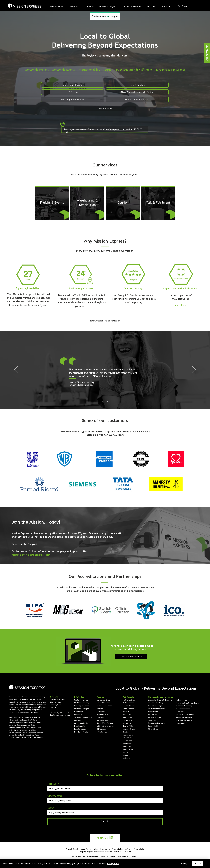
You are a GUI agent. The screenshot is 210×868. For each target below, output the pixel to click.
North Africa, (31, 727)
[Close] (206, 863)
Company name (55, 795)
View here (180, 305)
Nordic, (25, 732)
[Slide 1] (102, 401)
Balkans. (40, 737)
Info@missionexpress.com (60, 715)
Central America (129, 706)
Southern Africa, (22, 722)
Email (50, 807)
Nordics (125, 732)
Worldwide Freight (37, 69)
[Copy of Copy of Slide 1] (107, 401)
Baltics (125, 752)
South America (128, 708)
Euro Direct (162, 69)
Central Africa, (30, 730)
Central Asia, (20, 735)
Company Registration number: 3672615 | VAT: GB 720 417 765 (105, 851)
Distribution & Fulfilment (136, 69)
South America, (15, 732)
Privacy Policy (113, 863)
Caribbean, (32, 732)
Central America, (24, 725)
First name (53, 783)
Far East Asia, (19, 730)
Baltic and (32, 737)
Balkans (125, 755)
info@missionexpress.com (112, 129)
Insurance (179, 69)
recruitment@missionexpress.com (31, 554)
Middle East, (21, 727)
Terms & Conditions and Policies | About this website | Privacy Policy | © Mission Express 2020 (105, 849)
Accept (198, 863)
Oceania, (33, 722)
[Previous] (16, 370)
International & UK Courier (95, 69)
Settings (184, 863)
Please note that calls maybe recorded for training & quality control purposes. (104, 856)
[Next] (194, 370)
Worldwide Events (63, 69)
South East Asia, (22, 737)
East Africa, (30, 735)
